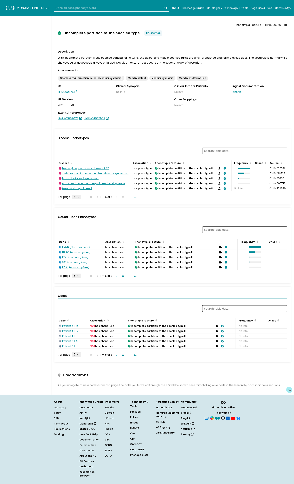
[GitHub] (223, 418)
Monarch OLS (164, 407)
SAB (56, 418)
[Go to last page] (122, 276)
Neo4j (83, 418)
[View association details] (224, 168)
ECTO (108, 455)
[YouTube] (233, 418)
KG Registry (163, 427)
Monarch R (86, 423)
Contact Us (61, 423)
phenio (237, 92)
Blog (184, 418)
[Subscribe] (206, 418)
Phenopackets (139, 455)
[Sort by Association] (150, 162)
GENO (108, 445)
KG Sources (86, 461)
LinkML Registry (165, 432)
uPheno (109, 418)
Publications (62, 429)
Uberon (109, 412)
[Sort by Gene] (68, 241)
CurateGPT (137, 449)
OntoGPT (136, 444)
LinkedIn (186, 423)
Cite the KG (86, 450)
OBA (107, 434)
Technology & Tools (236, 8)
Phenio (109, 429)
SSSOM (134, 428)
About (176, 8)
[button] (243, 168)
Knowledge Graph (193, 8)
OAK (132, 433)
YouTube (187, 429)
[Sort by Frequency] (250, 162)
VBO (107, 439)
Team (57, 412)
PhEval (134, 417)
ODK (132, 438)
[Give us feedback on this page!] (289, 390)
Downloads (86, 407)
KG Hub (160, 422)
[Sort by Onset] (265, 162)
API (81, 412)
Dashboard (86, 466)
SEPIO (108, 450)
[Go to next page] (116, 276)
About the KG (87, 455)
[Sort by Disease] (71, 162)
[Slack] (212, 418)
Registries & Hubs (262, 8)
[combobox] (111, 8)
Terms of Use (87, 445)
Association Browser (87, 473)
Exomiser (135, 412)
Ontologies (214, 8)
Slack (185, 412)
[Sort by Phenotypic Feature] (183, 162)
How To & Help (88, 434)
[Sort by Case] (68, 320)
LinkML (134, 422)
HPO (107, 423)
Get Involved (189, 407)
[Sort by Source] (281, 162)
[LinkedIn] (228, 418)
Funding (59, 434)
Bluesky (186, 434)
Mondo (109, 407)
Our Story (60, 407)
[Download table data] (134, 197)
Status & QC (87, 429)
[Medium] (217, 418)
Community (283, 8)
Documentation (89, 439)
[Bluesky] (238, 418)
